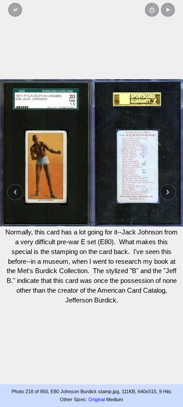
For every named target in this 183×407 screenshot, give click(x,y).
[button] (168, 10)
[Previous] (15, 192)
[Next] (168, 192)
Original (96, 399)
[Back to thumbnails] (15, 10)
